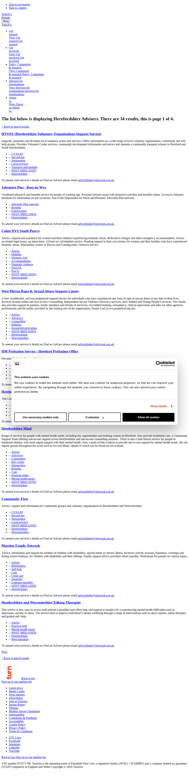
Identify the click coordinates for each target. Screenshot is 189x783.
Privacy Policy (17, 728)
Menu (6, 21)
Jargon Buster (17, 704)
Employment (18, 210)
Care (14, 472)
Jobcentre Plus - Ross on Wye (23, 187)
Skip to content (17, 7)
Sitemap (13, 708)
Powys (15, 271)
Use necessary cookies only (41, 417)
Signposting (18, 160)
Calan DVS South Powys (20, 231)
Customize (92, 417)
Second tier (18, 157)
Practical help (19, 626)
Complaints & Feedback (23, 718)
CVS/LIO (17, 153)
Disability (17, 579)
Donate (5, 17)
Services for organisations (16, 82)
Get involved (14, 49)
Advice (15, 251)
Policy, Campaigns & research (20, 66)
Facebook (14, 740)
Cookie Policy (17, 724)
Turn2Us (6, 14)
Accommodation (21, 261)
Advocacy (17, 318)
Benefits (16, 207)
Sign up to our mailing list (16, 681)
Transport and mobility (24, 167)
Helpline (16, 254)
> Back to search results (15, 126)
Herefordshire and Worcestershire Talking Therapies (41, 602)
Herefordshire (19, 173)
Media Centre (17, 691)
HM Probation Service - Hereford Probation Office (39, 351)
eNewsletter (16, 698)
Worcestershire (20, 338)
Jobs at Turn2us (18, 701)
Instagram (14, 744)
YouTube (14, 750)
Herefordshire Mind (16, 428)
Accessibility (16, 721)
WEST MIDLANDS (23, 170)
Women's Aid (19, 257)
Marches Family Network (20, 546)
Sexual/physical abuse (24, 328)
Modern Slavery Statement (24, 711)
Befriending (18, 565)
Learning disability (22, 582)
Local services (19, 163)
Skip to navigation (19, 4)
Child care (17, 575)
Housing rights (20, 475)
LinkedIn (14, 747)
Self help (16, 569)
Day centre (17, 462)
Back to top (28, 678)
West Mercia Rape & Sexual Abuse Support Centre (40, 291)
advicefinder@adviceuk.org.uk (96, 180)
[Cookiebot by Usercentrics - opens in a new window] (158, 363)
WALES (16, 267)
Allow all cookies (148, 417)
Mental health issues (23, 478)
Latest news (16, 688)
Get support (13, 32)
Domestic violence (22, 264)
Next (4, 651)
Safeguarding (16, 714)
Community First (14, 499)
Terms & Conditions (20, 731)
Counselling (18, 321)
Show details (158, 406)
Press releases (17, 694)
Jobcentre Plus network (25, 204)
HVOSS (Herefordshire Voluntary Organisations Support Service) (51, 134)
